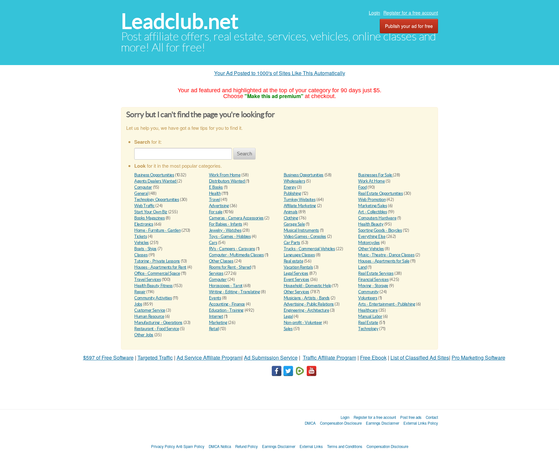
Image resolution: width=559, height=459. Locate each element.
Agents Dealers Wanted (155, 181)
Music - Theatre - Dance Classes (386, 254)
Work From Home (225, 175)
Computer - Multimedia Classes (236, 254)
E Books (216, 187)
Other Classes (221, 261)
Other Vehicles (371, 248)
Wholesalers (294, 181)
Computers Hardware (377, 218)
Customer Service (149, 310)
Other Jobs (143, 334)
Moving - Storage (373, 285)
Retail (214, 328)
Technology (368, 328)
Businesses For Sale (375, 175)
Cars (213, 242)
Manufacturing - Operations (158, 322)
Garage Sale (294, 224)
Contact (432, 417)
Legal (288, 316)
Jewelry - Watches (225, 230)
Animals (291, 211)
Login (374, 12)
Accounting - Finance (227, 304)
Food (362, 187)
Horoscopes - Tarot (226, 285)
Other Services (297, 291)
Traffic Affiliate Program (329, 357)
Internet (216, 316)
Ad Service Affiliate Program (209, 357)
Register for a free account (410, 12)
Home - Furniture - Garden (157, 230)
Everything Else (371, 236)
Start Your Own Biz (150, 211)
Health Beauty (370, 224)
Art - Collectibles (372, 211)
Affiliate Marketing (300, 205)
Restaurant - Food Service (156, 328)
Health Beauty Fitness (153, 285)
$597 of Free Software (108, 357)
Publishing (292, 193)
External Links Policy (420, 423)
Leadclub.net (179, 21)
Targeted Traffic (155, 357)
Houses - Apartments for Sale (383, 261)
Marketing (218, 322)
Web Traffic (144, 205)
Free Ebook (373, 357)
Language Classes (299, 254)
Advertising (219, 205)
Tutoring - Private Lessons (157, 261)
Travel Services (147, 279)
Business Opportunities (154, 175)
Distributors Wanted (227, 181)
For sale (216, 211)
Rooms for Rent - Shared (230, 267)
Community (368, 291)
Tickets (140, 236)
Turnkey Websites (300, 199)
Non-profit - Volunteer (303, 322)
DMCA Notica (220, 446)
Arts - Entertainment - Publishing (386, 304)
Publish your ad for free (409, 26)
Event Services (297, 279)
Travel (214, 199)
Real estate (293, 261)
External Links (311, 446)
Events (215, 298)
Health (215, 193)
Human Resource (149, 316)
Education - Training (226, 310)
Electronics (143, 224)
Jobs (138, 304)
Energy (290, 187)
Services (216, 273)
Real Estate (368, 322)
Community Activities (153, 298)
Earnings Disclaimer (382, 423)
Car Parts (292, 242)
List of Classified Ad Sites (419, 357)
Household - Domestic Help (307, 285)
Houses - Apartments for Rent (160, 267)
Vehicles (141, 242)
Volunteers (367, 298)
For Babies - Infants (225, 224)
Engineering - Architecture (306, 310)
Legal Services (296, 273)
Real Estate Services (375, 273)
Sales (288, 328)
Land (362, 267)
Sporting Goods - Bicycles (380, 230)
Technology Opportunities (156, 199)
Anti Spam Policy (190, 446)
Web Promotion (372, 199)
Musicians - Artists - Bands (307, 298)
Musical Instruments (301, 230)
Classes (141, 254)
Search (244, 153)
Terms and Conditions (344, 446)
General (141, 193)
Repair (140, 291)
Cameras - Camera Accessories (236, 218)
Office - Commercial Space (157, 273)
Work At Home (371, 181)
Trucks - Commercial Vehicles (309, 248)
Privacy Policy (163, 446)
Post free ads (411, 417)
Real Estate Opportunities (380, 193)
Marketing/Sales (372, 205)
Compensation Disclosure (341, 423)
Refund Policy (246, 446)
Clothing (291, 218)
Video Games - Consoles (305, 236)
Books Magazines (149, 218)
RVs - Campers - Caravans (232, 248)
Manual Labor (370, 316)
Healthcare (368, 310)
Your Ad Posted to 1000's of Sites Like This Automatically (279, 73)
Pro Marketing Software (478, 357)
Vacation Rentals (298, 267)
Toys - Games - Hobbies (230, 236)
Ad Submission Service (271, 357)
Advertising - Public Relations (309, 304)
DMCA (310, 423)
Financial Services (373, 279)
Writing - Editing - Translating (234, 291)
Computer (143, 187)
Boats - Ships (145, 248)
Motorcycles (369, 242)
